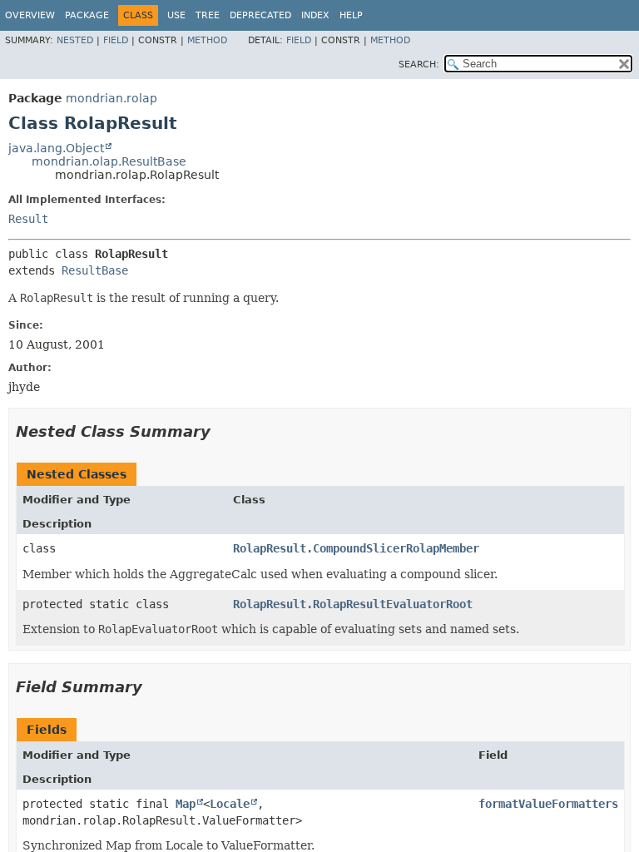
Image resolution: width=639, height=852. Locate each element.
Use (176, 15)
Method (207, 40)
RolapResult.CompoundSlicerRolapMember (356, 548)
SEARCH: (419, 64)
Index (315, 15)
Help (351, 15)
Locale (230, 803)
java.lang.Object (56, 148)
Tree (208, 15)
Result (28, 218)
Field (115, 40)
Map (186, 803)
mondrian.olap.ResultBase (109, 161)
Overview (30, 15)
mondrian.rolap (111, 98)
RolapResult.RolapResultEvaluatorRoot (353, 604)
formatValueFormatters (548, 803)
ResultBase (95, 270)
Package (87, 15)
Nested (75, 40)
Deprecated (260, 15)
